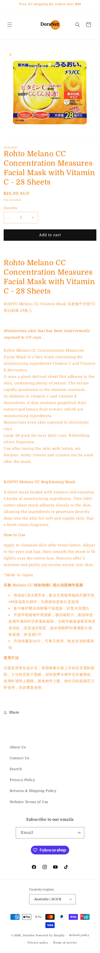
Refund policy (79, 935)
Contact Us (19, 758)
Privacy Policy (22, 780)
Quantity (10, 208)
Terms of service (65, 942)
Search (16, 769)
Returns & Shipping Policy (33, 791)
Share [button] (14, 712)
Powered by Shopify (50, 935)
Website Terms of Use (29, 802)
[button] (9, 24)
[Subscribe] (78, 832)
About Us (18, 747)
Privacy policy (38, 942)
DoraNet (29, 935)
